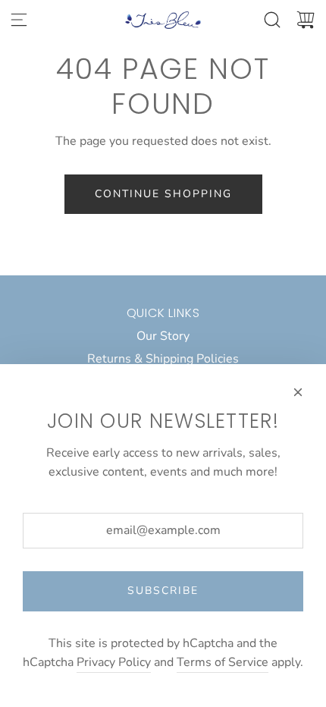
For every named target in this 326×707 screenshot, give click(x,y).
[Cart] (305, 19)
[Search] (272, 19)
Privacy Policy (114, 662)
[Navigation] (19, 20)
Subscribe (163, 590)
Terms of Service (222, 662)
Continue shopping (163, 194)
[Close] (298, 392)
